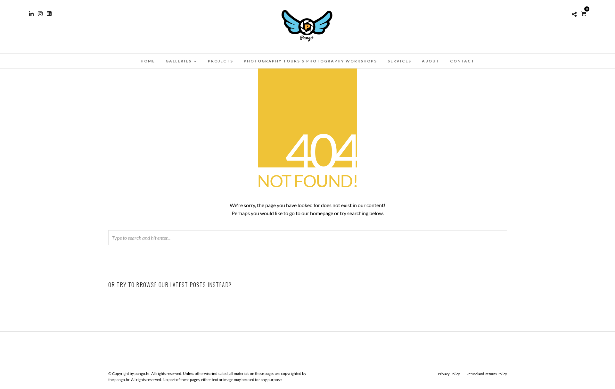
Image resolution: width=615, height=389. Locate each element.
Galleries (179, 61)
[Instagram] (40, 14)
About (430, 61)
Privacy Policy (449, 374)
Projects (220, 61)
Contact (462, 61)
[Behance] (49, 14)
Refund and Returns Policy (486, 374)
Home (148, 61)
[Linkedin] (31, 14)
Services (399, 61)
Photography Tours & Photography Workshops (310, 61)
